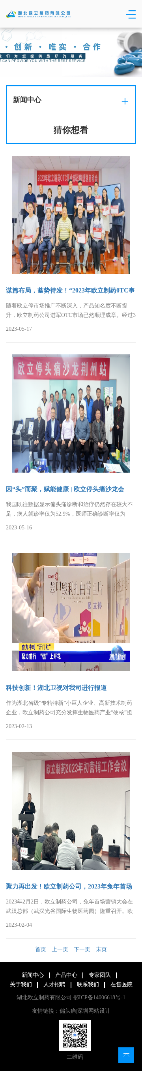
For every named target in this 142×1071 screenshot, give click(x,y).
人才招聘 (54, 984)
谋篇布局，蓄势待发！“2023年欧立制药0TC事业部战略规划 (70, 291)
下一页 (82, 949)
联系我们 (88, 984)
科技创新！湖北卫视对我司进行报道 (56, 687)
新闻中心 (33, 975)
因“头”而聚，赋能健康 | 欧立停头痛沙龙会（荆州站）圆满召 (65, 490)
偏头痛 (68, 1011)
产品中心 (66, 975)
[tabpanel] (71, 52)
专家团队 (100, 975)
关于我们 (21, 984)
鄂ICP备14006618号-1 (99, 997)
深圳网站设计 (93, 1011)
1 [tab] (72, 69)
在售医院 (121, 984)
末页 (101, 949)
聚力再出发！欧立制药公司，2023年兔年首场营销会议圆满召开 (69, 887)
